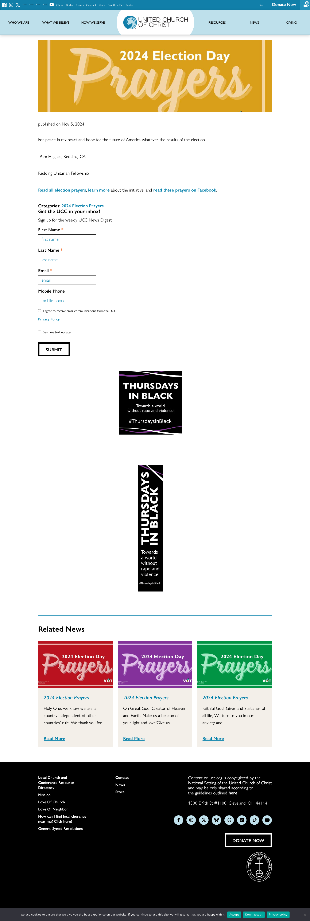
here (233, 792)
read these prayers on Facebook (184, 189)
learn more (99, 189)
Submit (54, 349)
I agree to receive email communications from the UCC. (80, 311)
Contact (91, 4)
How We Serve (93, 22)
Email (45, 270)
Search (263, 4)
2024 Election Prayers (83, 205)
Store (102, 4)
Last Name (50, 249)
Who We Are (18, 22)
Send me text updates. (57, 332)
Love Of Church (51, 801)
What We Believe (55, 22)
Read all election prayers (62, 189)
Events (80, 4)
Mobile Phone (51, 290)
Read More (54, 738)
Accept (234, 914)
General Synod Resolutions (60, 828)
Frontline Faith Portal (120, 4)
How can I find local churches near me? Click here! (62, 819)
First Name (50, 229)
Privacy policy (278, 914)
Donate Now (284, 4)
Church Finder (64, 4)
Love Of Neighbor (53, 809)
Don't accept (254, 914)
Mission (44, 794)
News (120, 784)
